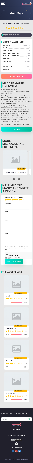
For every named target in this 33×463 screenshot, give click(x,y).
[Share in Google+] (16, 451)
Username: (8, 203)
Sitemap (16, 430)
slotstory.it (18, 459)
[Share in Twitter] (19, 451)
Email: (6, 211)
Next (19, 179)
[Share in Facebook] (13, 451)
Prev (14, 179)
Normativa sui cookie (16, 436)
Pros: (6, 220)
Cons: (6, 233)
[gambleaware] (16, 447)
